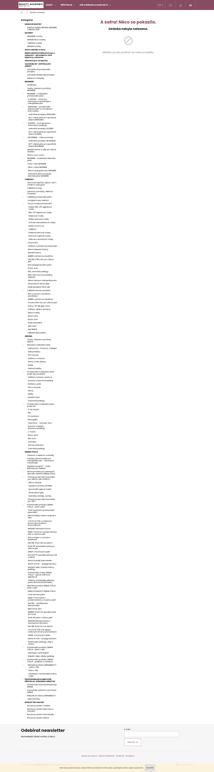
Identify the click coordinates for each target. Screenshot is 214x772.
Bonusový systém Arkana (38, 718)
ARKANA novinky (34, 46)
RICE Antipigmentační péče (39, 265)
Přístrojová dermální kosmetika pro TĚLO (41, 500)
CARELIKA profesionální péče (39, 197)
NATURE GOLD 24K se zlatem (40, 543)
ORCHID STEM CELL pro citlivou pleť (41, 260)
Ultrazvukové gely (36, 492)
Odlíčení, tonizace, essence (40, 377)
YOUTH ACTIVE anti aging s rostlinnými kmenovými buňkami (42, 630)
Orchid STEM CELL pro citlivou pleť (42, 302)
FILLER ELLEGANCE (35, 322)
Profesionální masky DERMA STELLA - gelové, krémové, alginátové (40, 574)
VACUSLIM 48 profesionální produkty (38, 70)
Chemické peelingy (36, 400)
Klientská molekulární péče (38, 345)
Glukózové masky (36, 216)
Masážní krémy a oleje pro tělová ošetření (41, 150)
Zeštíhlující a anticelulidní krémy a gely (42, 675)
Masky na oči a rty (36, 226)
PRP (29, 413)
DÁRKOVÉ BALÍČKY (33, 24)
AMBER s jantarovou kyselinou (40, 256)
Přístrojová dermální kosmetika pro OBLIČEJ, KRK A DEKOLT (41, 478)
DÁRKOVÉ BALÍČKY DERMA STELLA (41, 591)
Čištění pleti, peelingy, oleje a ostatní (40, 643)
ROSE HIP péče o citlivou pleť (40, 617)
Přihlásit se (133, 742)
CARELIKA (29, 179)
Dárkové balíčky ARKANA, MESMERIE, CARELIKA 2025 (42, 28)
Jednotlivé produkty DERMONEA (41, 114)
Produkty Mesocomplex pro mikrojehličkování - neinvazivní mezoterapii (40, 460)
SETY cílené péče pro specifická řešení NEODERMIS (42, 145)
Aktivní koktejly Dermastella (40, 560)
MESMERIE (29, 81)
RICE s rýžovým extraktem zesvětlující (39, 295)
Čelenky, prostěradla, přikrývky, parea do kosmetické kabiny (41, 581)
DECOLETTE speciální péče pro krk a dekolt (42, 556)
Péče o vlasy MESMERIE (37, 167)
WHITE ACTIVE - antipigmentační (42, 564)
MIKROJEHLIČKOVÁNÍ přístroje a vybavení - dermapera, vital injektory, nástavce (40, 55)
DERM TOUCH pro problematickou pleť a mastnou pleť (42, 533)
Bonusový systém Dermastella (40, 714)
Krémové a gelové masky (39, 236)
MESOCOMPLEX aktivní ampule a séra (42, 516)
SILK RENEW (32, 329)
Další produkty (34, 351)
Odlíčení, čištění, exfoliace (39, 309)
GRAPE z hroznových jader (39, 551)
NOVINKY (29, 33)
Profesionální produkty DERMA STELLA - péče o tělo (40, 648)
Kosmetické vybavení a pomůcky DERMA (41, 691)
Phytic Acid (32, 268)
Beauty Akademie (106, 756)
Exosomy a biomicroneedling (40, 380)
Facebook (120, 756)
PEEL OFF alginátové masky (40, 212)
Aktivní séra (33, 316)
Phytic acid (32, 319)
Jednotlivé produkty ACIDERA (40, 128)
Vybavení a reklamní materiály (40, 455)
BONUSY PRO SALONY (34, 702)
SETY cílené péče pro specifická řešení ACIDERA (42, 133)
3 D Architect (33, 416)
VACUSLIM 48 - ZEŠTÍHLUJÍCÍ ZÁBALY (38, 65)
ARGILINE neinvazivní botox (39, 528)
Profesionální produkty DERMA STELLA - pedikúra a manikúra (40, 660)
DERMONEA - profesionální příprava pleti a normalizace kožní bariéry (40, 108)
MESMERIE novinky (34, 36)
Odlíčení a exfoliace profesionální (42, 246)
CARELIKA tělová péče (36, 333)
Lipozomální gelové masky (39, 489)
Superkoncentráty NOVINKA (40, 486)
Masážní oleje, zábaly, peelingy (41, 656)
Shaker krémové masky (38, 219)
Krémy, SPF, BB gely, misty (39, 306)
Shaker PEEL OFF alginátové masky (40, 208)
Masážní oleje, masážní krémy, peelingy (41, 568)
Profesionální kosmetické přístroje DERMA (42, 685)
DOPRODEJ (31, 85)
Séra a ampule (34, 387)
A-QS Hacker (33, 409)
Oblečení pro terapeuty (36, 60)
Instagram (129, 756)
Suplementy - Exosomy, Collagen (42, 348)
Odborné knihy (33, 699)
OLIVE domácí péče (36, 594)
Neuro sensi (33, 435)
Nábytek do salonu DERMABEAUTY (41, 695)
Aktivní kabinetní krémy (38, 249)
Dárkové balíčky (34, 368)
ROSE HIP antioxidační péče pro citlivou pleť (41, 547)
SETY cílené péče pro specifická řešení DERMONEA (42, 118)
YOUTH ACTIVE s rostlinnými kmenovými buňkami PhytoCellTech (40, 523)
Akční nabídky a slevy (35, 49)
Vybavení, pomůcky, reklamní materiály (40, 192)
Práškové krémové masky (39, 232)
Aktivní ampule (34, 482)
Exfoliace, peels (34, 384)
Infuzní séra (33, 242)
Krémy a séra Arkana (37, 361)
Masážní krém (34, 397)
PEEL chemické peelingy (38, 271)
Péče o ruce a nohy (35, 155)
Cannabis (32, 441)
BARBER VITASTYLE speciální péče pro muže (42, 613)
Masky (30, 365)
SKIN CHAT (32, 326)
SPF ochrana (33, 355)
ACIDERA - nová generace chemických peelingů (39, 124)
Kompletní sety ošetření (38, 200)
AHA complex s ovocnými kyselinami (39, 538)
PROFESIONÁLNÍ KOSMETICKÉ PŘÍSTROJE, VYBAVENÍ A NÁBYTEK (40, 680)
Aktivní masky (34, 312)
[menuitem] (50, 5)
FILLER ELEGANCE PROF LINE (39, 287)
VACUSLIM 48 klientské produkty (41, 75)
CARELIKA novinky (34, 43)
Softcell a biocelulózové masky (41, 222)
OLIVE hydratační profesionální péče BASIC (41, 511)
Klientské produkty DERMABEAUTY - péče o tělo (42, 666)
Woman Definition (36, 445)
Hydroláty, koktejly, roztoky (39, 496)
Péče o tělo (33, 670)
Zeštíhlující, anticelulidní (38, 653)
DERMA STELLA (31, 452)
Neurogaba (32, 419)
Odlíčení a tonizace (36, 358)
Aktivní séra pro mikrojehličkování (42, 280)
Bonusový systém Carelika (38, 705)
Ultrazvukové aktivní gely (38, 283)
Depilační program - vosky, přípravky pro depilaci (39, 467)
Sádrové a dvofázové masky (40, 239)
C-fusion (32, 431)
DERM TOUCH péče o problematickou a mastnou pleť (42, 599)
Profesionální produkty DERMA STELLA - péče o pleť (40, 505)
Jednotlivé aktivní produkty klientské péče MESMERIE (39, 175)
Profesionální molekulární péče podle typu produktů (40, 373)
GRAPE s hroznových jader (39, 635)
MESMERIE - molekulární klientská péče (41, 159)
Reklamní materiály (35, 78)
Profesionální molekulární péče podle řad (40, 405)
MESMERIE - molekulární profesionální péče (37, 94)
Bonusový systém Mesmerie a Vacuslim (40, 710)
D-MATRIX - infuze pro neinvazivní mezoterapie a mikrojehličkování (39, 101)
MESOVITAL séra (34, 609)
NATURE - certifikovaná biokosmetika (38, 604)
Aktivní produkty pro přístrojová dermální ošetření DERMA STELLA (41, 472)
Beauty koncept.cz (90, 756)
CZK (160, 5)
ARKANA (28, 336)
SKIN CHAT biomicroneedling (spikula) (40, 276)
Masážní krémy (34, 252)
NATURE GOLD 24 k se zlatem (40, 626)
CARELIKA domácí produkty (38, 290)
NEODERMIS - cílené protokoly (40, 137)
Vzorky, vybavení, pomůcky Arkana (39, 340)
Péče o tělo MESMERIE (37, 164)
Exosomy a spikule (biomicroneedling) (36, 427)
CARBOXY (32, 229)
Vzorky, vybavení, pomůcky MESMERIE (39, 89)
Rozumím (149, 768)
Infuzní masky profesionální (40, 203)
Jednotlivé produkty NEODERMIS (42, 141)
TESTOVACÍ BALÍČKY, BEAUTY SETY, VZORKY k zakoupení (42, 183)
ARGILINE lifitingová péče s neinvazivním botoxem (39, 622)
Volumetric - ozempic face (40, 423)
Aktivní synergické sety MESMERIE (42, 170)
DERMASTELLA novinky (36, 39)
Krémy (30, 390)
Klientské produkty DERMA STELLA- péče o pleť (41, 586)
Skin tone (32, 438)
